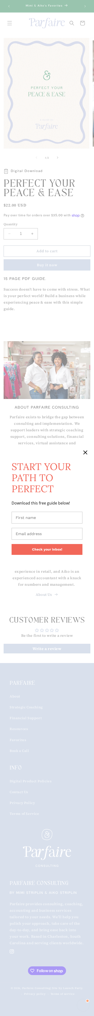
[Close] (85, 452)
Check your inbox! (47, 549)
